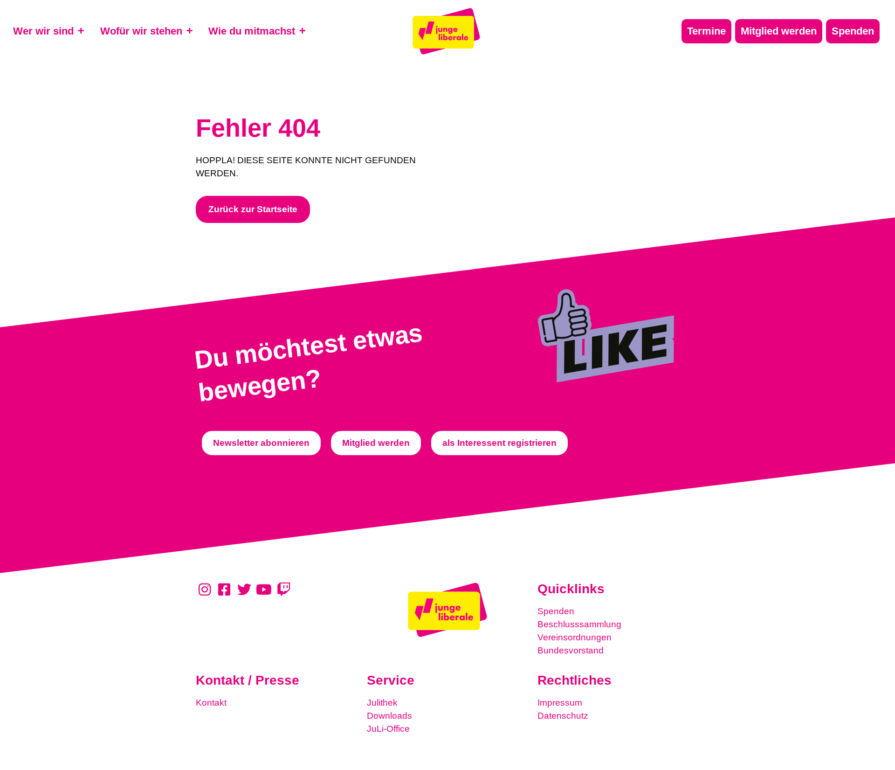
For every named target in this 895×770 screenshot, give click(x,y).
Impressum (559, 703)
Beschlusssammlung (579, 624)
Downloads (389, 716)
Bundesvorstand (570, 650)
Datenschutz (562, 716)
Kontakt (211, 703)
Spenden (555, 611)
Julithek (382, 703)
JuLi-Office (388, 729)
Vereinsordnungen (574, 637)
